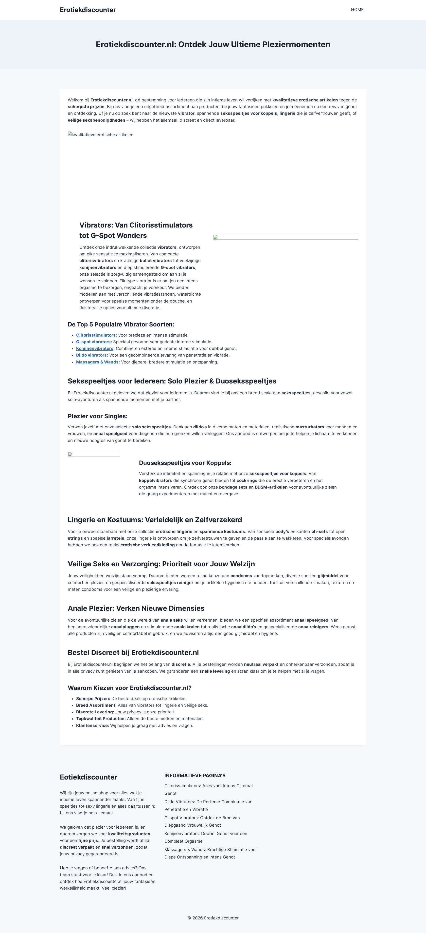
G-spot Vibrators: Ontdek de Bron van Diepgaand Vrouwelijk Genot (202, 821)
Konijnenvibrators (94, 348)
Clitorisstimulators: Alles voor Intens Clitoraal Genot (208, 789)
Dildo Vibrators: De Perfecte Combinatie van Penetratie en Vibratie (208, 805)
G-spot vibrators (93, 341)
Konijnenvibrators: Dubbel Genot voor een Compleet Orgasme (205, 837)
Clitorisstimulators (96, 335)
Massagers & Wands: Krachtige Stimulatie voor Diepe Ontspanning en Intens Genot (210, 853)
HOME (357, 9)
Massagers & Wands (97, 362)
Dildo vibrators (91, 355)
